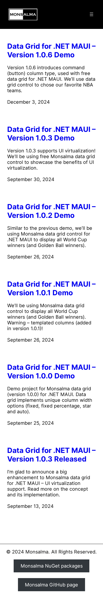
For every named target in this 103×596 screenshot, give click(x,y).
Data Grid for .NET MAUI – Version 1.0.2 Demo (51, 211)
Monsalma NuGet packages (52, 566)
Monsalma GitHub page (51, 585)
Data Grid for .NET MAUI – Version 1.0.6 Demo (51, 50)
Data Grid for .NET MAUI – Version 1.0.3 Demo (51, 133)
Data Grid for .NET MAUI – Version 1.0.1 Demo (51, 288)
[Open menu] (91, 14)
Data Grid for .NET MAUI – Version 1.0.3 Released (51, 454)
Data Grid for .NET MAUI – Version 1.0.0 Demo (51, 371)
